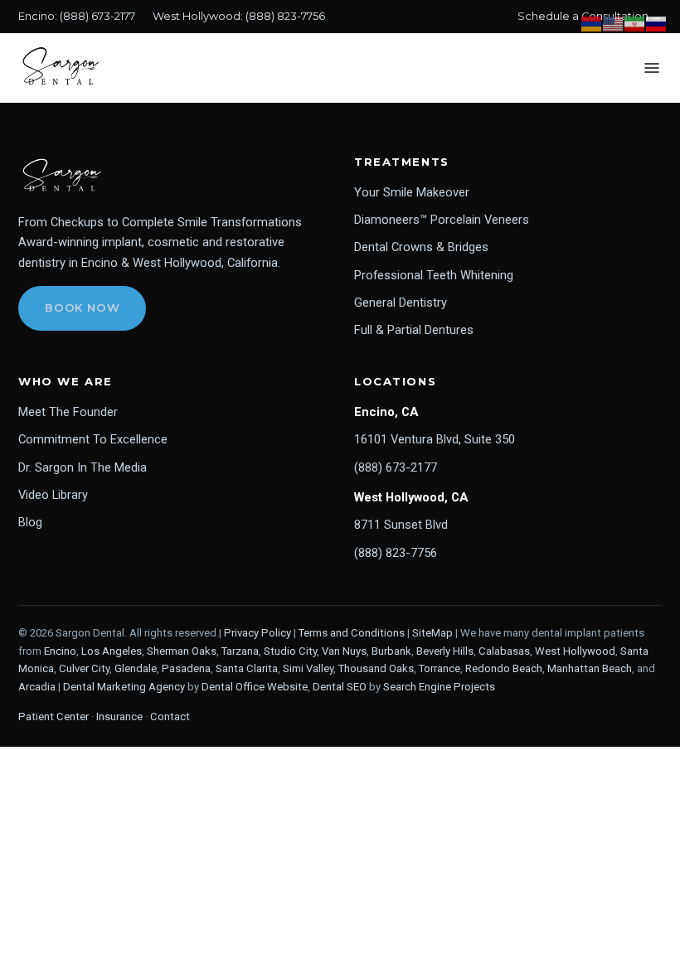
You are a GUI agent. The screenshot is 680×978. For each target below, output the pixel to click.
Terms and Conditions (352, 633)
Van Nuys (344, 651)
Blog (30, 522)
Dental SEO (340, 686)
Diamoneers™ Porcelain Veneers (441, 219)
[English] (613, 23)
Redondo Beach (503, 668)
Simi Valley (308, 668)
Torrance (439, 668)
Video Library (53, 494)
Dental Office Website (255, 686)
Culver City (84, 668)
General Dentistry (400, 302)
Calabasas (504, 651)
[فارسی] (635, 23)
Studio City (290, 651)
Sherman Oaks (181, 651)
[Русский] (657, 23)
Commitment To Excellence (93, 439)
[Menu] (652, 68)
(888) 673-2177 (97, 16)
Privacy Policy (257, 633)
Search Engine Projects (439, 686)
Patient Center (53, 716)
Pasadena (186, 668)
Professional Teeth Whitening (433, 275)
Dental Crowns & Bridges (421, 247)
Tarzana (240, 651)
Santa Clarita (247, 668)
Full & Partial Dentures (414, 329)
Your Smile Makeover (411, 192)
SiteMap (432, 633)
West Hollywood (575, 651)
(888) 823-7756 (285, 16)
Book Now (82, 307)
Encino (60, 651)
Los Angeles (111, 651)
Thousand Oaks (376, 668)
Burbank (391, 651)
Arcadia (37, 686)
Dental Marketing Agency (124, 686)
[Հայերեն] (592, 23)
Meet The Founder (68, 411)
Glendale (135, 668)
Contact (170, 716)
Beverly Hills (445, 651)
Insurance (119, 716)
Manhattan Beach (589, 668)
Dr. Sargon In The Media (82, 467)
